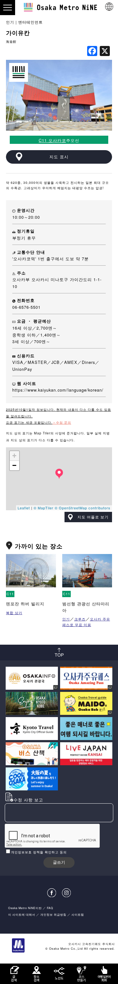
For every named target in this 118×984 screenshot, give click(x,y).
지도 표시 (59, 157)
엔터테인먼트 (30, 22)
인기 (10, 22)
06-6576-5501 (26, 307)
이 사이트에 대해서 (21, 915)
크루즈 (80, 619)
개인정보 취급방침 (53, 915)
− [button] (14, 465)
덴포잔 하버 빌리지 (25, 604)
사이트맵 (77, 915)
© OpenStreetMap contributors (82, 507)
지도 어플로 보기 (93, 516)
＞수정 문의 (62, 422)
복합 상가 (14, 612)
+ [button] (14, 456)
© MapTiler (43, 507)
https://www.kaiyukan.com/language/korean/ (58, 390)
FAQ (50, 908)
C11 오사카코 (52, 140)
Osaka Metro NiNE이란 (25, 908)
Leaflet (24, 507)
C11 (10, 593)
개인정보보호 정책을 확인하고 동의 (39, 852)
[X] (104, 51)
